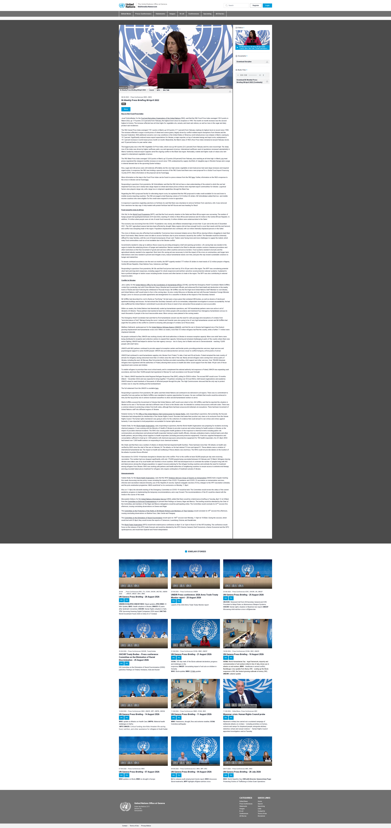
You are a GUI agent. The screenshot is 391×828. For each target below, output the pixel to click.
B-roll (182, 14)
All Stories (220, 14)
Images (172, 14)
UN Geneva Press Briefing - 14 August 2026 (139, 714)
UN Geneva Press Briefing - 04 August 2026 (191, 772)
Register (256, 5)
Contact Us (261, 811)
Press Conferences (143, 14)
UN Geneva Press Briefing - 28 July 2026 (242, 772)
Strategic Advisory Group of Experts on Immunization (187, 478)
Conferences (193, 14)
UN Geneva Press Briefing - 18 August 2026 (243, 654)
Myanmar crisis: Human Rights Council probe (244, 714)
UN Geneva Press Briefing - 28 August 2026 (139, 597)
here (167, 173)
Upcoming (207, 14)
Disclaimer (261, 816)
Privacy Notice (146, 826)
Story (126, 109)
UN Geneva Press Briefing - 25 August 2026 (243, 595)
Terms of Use (262, 813)
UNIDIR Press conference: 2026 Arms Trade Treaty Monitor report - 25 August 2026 (194, 596)
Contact (124, 826)
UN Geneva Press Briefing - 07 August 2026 (139, 772)
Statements (160, 14)
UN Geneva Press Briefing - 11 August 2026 (191, 714)
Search (260, 804)
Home (260, 801)
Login (267, 5)
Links (259, 808)
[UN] (127, 5)
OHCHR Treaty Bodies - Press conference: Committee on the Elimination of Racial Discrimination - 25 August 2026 (138, 657)
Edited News (126, 14)
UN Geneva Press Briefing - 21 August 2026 (191, 654)
